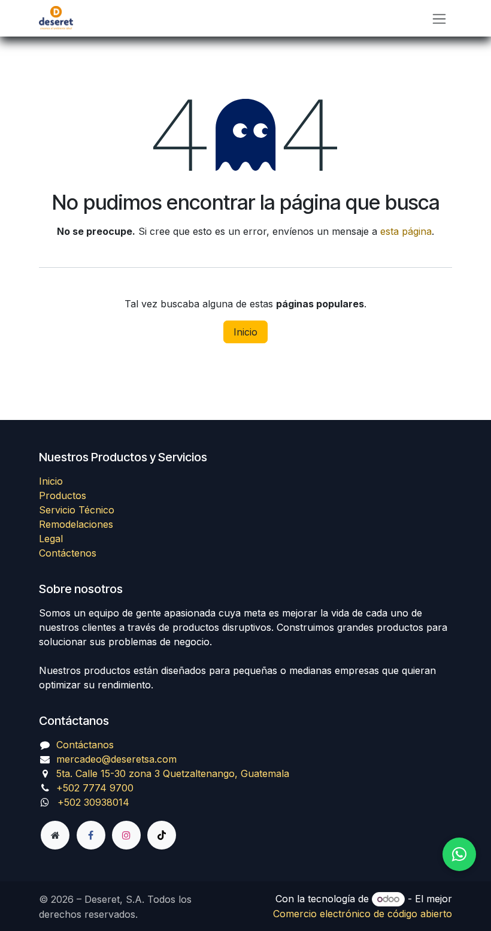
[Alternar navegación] (439, 18)
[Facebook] (91, 835)
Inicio (245, 332)
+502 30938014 (93, 802)
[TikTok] (161, 835)
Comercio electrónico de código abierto (362, 914)
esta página (406, 231)
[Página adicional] (55, 835)
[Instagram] (126, 835)
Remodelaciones (76, 524)
